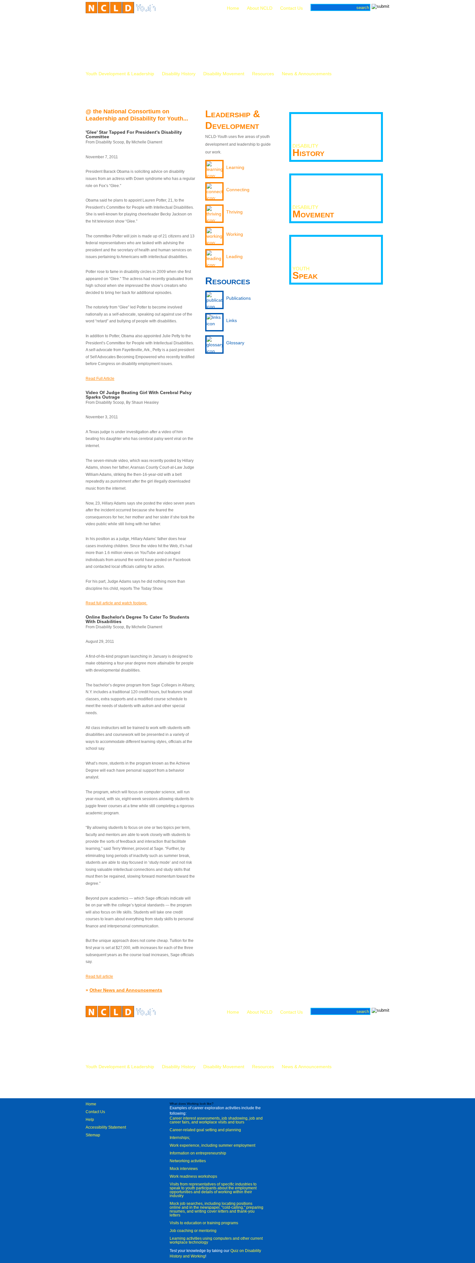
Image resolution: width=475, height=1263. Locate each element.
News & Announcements (307, 73)
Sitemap (93, 1135)
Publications (238, 298)
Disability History (178, 73)
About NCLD (259, 8)
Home (233, 8)
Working (234, 234)
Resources (263, 73)
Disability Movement (223, 73)
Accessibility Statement (106, 1127)
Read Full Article (100, 378)
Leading (234, 256)
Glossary (235, 342)
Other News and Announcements (126, 990)
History (308, 150)
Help (90, 1119)
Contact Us (291, 8)
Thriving (234, 211)
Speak (305, 273)
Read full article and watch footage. (116, 603)
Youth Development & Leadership (120, 73)
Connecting (237, 189)
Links (231, 320)
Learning (235, 167)
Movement (313, 211)
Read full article (99, 976)
